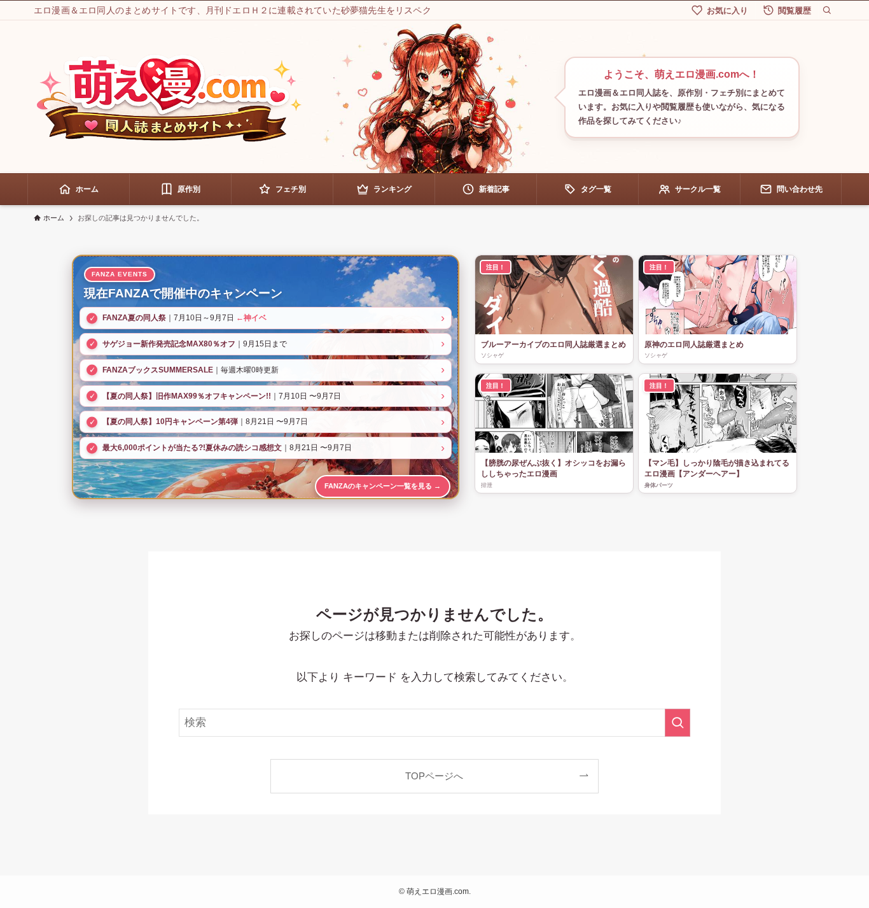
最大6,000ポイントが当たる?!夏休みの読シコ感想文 (192, 447)
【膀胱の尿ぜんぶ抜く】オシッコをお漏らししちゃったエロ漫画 (553, 468)
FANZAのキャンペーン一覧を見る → (382, 486)
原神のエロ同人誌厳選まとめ (694, 344)
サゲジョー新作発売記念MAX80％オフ (168, 343)
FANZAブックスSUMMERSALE (157, 369)
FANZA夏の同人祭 (134, 317)
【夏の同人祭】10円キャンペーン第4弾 (170, 421)
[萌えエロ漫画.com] (168, 97)
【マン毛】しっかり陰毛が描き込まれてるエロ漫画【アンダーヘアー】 (716, 468)
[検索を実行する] (677, 723)
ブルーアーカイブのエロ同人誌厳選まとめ (553, 344)
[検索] (827, 10)
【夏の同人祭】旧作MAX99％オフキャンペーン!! (186, 396)
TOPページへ (434, 775)
